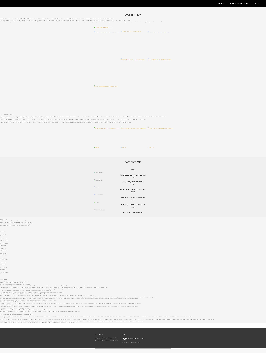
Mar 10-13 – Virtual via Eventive (133, 205)
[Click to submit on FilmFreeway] (103, 28)
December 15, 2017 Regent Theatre (133, 175)
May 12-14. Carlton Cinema (133, 212)
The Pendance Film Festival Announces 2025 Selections (106, 340)
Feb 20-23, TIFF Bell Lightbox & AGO (133, 189)
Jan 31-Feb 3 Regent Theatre (133, 182)
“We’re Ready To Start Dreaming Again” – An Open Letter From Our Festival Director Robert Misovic (106, 338)
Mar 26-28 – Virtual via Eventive (133, 197)
